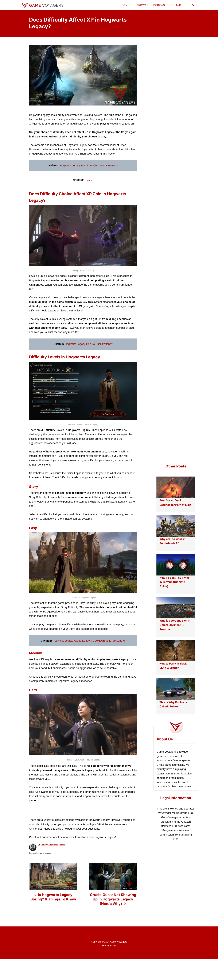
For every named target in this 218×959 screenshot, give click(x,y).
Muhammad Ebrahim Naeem (53, 845)
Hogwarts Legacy (43, 853)
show (89, 180)
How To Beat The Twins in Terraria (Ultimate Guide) (174, 582)
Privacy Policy (109, 945)
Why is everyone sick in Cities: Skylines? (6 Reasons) (174, 625)
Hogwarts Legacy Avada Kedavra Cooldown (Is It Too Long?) (89, 640)
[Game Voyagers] (46, 5)
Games (32, 853)
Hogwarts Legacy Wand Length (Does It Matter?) (89, 165)
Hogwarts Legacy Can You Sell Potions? (89, 343)
